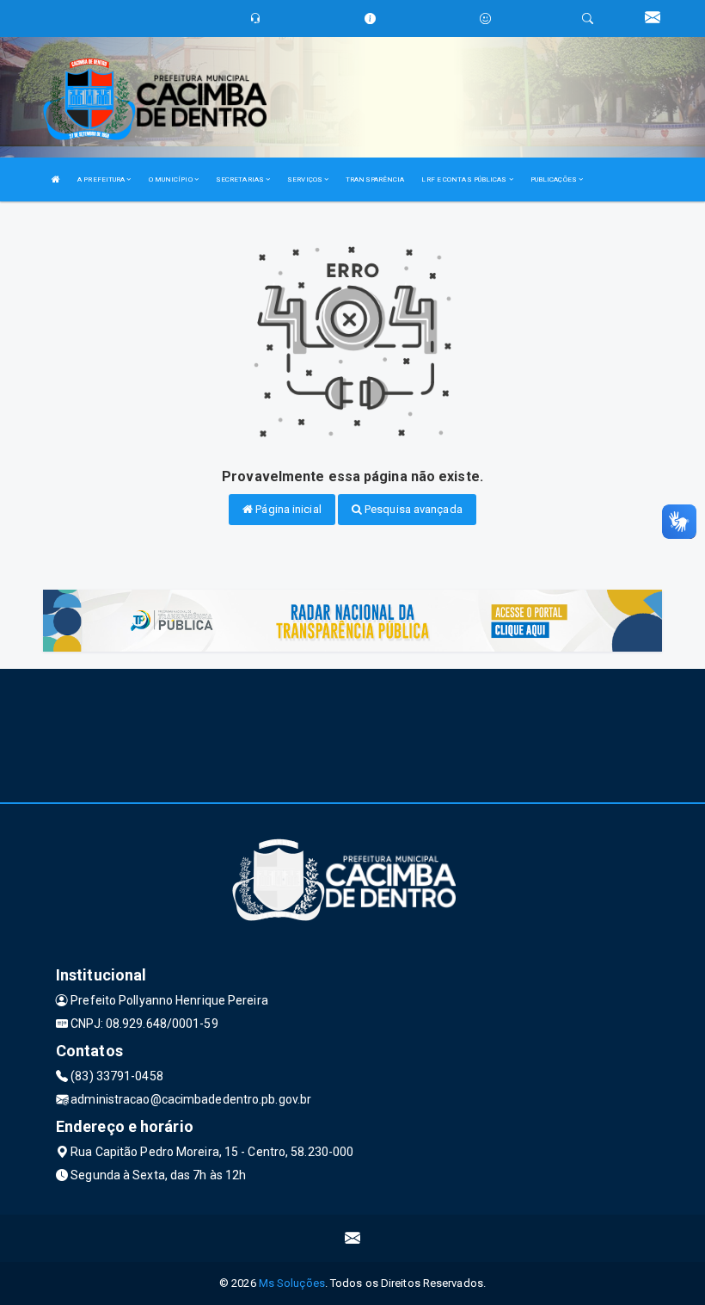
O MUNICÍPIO (171, 179)
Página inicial (287, 509)
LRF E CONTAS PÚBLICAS (464, 179)
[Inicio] (56, 179)
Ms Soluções (292, 1283)
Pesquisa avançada (412, 509)
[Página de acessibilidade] (485, 18)
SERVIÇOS (305, 179)
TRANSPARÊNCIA (375, 179)
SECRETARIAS (241, 179)
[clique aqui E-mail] (353, 1238)
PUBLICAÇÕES (554, 179)
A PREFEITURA (101, 179)
